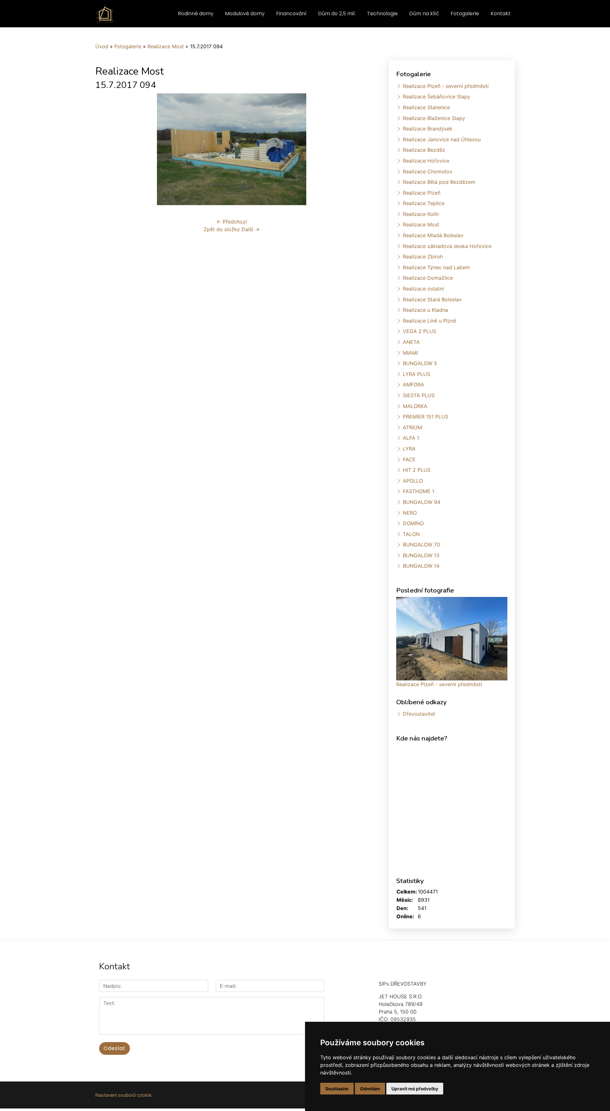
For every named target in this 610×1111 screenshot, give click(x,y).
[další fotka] (357, 149)
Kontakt (501, 13)
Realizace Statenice (426, 107)
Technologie (382, 13)
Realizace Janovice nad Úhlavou (442, 139)
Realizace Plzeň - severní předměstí (446, 86)
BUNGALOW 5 (420, 363)
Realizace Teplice (423, 203)
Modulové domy (245, 13)
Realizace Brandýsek (427, 128)
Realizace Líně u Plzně (429, 321)
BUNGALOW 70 (421, 544)
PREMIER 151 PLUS (425, 416)
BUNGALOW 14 (421, 566)
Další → (250, 229)
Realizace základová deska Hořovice (447, 246)
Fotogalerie (465, 13)
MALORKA (415, 406)
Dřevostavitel (419, 714)
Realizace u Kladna (425, 310)
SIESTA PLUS (419, 395)
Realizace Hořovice (426, 160)
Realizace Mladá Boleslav (433, 235)
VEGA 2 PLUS (419, 331)
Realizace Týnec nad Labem (436, 267)
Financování (291, 13)
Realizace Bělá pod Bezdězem (439, 182)
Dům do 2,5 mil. (337, 13)
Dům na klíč (424, 13)
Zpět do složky (222, 229)
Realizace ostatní (423, 288)
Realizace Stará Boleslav (432, 299)
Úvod (101, 46)
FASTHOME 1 (418, 491)
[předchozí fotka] (105, 149)
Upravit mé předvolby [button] (414, 1088)
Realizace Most (165, 46)
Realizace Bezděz (424, 150)
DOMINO (413, 523)
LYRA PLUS (416, 374)
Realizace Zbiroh (423, 256)
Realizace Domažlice (428, 278)
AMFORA (413, 384)
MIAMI (410, 353)
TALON (411, 534)
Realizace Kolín (421, 214)
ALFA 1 (411, 438)
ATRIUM (412, 427)
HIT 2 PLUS (416, 470)
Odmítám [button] (370, 1088)
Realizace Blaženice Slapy (434, 118)
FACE (409, 459)
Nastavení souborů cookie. (123, 1095)
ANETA (411, 342)
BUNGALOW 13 (421, 555)
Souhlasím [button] (337, 1088)
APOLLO (413, 481)
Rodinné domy (196, 13)
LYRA (409, 448)
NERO (410, 513)
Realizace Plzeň (421, 193)
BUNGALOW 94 (421, 502)
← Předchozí (231, 221)
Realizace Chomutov (427, 171)
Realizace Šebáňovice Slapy (436, 96)
